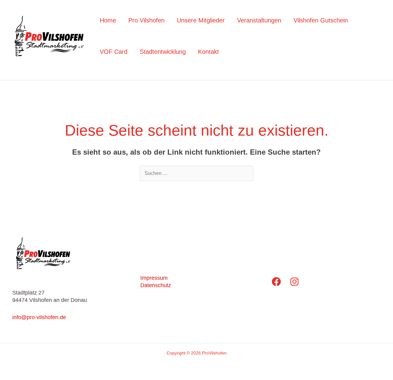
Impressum (154, 278)
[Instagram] (294, 281)
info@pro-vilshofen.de (39, 317)
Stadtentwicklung (163, 51)
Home (108, 20)
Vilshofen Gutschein (321, 20)
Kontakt (208, 51)
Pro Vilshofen (146, 20)
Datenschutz (155, 285)
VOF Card (113, 51)
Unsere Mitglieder (201, 20)
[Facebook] (276, 281)
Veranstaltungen (259, 20)
